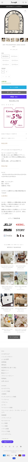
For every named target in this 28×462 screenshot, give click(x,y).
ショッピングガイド (6, 356)
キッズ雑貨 (4, 423)
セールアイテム (5, 388)
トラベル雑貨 (5, 429)
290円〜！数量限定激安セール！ (14, 6)
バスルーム (4, 402)
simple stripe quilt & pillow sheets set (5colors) (7, 288)
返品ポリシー (5, 370)
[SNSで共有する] (6, 104)
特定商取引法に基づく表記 (8, 367)
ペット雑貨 (4, 426)
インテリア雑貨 (5, 391)
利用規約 (3, 378)
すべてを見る (14, 337)
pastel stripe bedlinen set (21, 287)
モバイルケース (5, 420)
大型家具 (3, 394)
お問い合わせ (5, 381)
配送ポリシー (5, 373)
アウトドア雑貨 (5, 431)
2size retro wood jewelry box (20, 266)
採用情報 (3, 362)
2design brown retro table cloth (20, 309)
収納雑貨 (3, 415)
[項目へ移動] (3, 40)
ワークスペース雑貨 (6, 407)
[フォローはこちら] (2, 446)
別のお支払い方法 (14, 101)
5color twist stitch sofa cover (7, 330)
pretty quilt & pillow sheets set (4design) (20, 330)
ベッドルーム (5, 399)
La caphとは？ (5, 354)
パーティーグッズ (6, 418)
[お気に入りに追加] (11, 252)
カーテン (3, 405)
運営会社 (3, 365)
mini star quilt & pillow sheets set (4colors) (7, 266)
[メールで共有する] (12, 104)
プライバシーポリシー (7, 376)
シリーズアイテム (6, 434)
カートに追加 (14, 87)
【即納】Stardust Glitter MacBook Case (7, 309)
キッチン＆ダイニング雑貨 (8, 397)
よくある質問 (5, 359)
